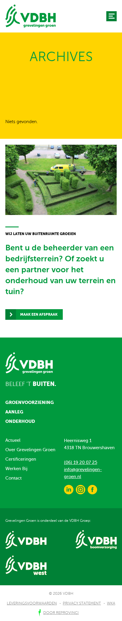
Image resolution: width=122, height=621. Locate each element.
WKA (111, 603)
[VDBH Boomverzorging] (30, 15)
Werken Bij (16, 468)
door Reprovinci (61, 613)
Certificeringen (20, 459)
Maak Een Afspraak (38, 314)
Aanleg (14, 411)
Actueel (12, 440)
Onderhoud (20, 421)
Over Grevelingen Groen (30, 449)
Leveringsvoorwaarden (32, 603)
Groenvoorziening (29, 402)
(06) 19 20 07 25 (80, 462)
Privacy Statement (82, 603)
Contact (13, 478)
